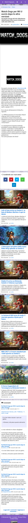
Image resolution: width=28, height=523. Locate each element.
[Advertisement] (14, 60)
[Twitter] (17, 180)
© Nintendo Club (6, 517)
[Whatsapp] (23, 180)
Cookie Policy (14, 518)
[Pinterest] (11, 180)
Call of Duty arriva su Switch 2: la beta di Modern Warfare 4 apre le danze (13, 212)
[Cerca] (25, 2)
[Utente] (21, 2)
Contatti (14, 517)
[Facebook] (17, 2)
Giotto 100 (5, 409)
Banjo (4, 477)
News (13, 7)
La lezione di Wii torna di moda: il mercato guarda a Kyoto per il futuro (13, 317)
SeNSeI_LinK (5, 447)
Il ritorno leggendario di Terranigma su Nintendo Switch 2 (13, 387)
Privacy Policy (22, 517)
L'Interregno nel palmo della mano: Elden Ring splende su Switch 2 (14, 247)
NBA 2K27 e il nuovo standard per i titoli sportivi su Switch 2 (13, 352)
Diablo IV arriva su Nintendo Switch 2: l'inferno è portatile (11, 282)
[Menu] (3, 2)
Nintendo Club (6, 7)
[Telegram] (14, 185)
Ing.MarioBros (6, 462)
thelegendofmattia (7, 492)
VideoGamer (21, 88)
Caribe (12, 223)
